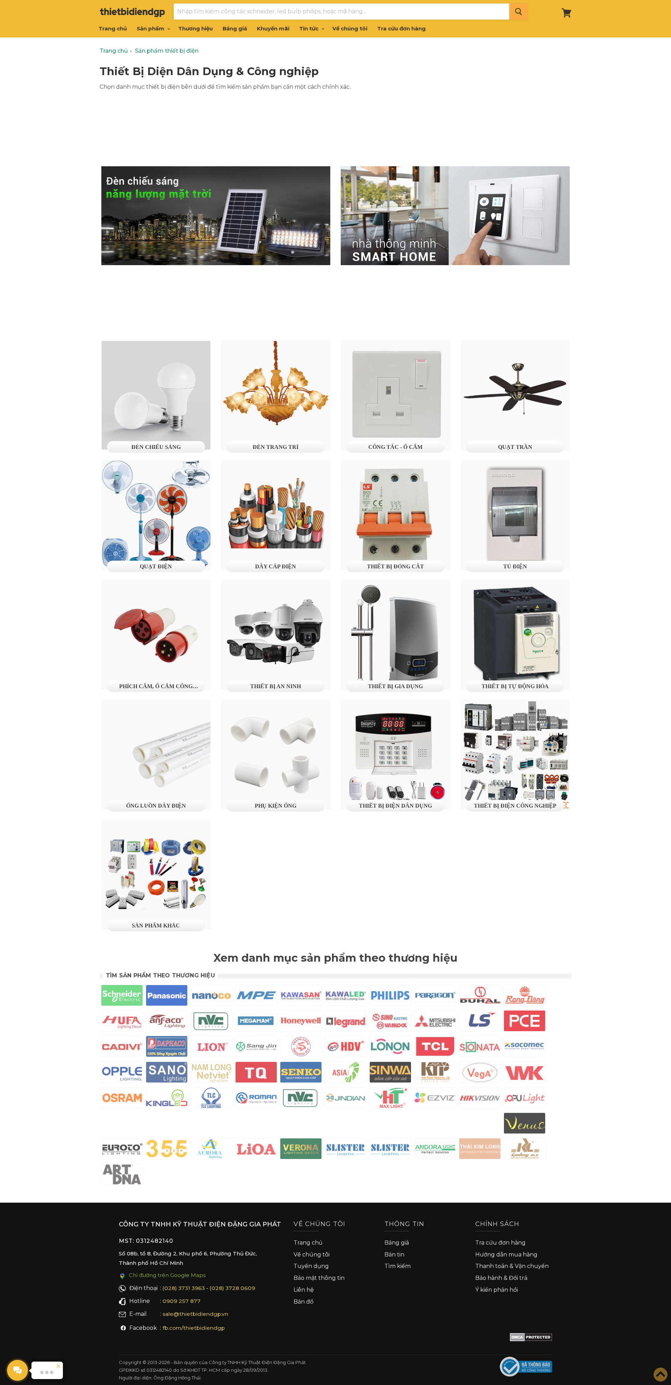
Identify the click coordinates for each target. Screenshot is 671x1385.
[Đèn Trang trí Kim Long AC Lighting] (524, 1150)
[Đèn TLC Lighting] (211, 1099)
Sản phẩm (151, 28)
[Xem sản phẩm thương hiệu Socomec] (524, 1047)
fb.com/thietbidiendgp (194, 1328)
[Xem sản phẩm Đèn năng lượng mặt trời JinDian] (345, 1099)
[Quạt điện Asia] (345, 1073)
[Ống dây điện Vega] (479, 1073)
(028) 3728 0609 (232, 1288)
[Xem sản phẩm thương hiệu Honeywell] (301, 1022)
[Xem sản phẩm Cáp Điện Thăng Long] (301, 1047)
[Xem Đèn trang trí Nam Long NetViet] (211, 1073)
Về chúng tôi (349, 28)
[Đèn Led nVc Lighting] (301, 1099)
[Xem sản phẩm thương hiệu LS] (479, 1022)
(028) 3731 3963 (184, 1288)
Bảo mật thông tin (319, 1278)
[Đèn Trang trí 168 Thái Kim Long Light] (479, 1150)
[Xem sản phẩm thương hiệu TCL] (435, 1047)
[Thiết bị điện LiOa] (256, 1150)
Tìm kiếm (397, 1266)
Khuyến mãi (273, 28)
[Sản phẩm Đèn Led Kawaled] (345, 996)
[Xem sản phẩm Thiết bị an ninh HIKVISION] (479, 1099)
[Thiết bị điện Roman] (256, 1099)
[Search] (518, 11)
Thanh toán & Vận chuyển (512, 1266)
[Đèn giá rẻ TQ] (256, 1073)
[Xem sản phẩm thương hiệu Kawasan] (301, 996)
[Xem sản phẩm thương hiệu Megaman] (256, 1022)
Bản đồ (303, 1301)
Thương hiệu (195, 28)
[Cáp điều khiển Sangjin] (256, 1047)
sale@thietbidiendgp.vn (195, 1314)
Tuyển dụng (311, 1266)
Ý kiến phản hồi (496, 1289)
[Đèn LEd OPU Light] (524, 1099)
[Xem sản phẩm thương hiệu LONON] (390, 1047)
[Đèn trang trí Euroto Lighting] (122, 1150)
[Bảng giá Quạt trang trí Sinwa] (390, 1073)
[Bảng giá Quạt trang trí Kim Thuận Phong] (435, 1073)
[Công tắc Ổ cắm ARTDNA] (122, 1175)
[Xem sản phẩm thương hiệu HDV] (345, 1047)
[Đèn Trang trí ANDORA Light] (435, 1150)
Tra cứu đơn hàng (401, 28)
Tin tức (309, 28)
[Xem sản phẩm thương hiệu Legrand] (345, 1022)
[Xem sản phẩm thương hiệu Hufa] (122, 1022)
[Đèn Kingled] (166, 1099)
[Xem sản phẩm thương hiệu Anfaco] (166, 1022)
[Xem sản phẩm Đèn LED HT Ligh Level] (390, 1099)
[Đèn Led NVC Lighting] (211, 1022)
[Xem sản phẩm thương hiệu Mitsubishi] (435, 1022)
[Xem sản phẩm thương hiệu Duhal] (479, 996)
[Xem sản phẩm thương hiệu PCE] (524, 1022)
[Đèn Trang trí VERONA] (301, 1150)
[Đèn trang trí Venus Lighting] (524, 1124)
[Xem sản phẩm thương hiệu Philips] (390, 996)
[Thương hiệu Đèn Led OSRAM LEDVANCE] (122, 1099)
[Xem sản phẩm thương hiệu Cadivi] (122, 1047)
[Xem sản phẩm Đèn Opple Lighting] (122, 1073)
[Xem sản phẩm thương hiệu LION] (211, 1047)
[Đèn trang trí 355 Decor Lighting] (166, 1150)
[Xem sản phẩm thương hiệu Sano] (166, 1073)
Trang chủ (113, 28)
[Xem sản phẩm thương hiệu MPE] (256, 996)
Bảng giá (235, 28)
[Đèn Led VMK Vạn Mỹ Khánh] (524, 1073)
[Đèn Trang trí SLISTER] (345, 1150)
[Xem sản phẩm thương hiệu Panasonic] (166, 996)
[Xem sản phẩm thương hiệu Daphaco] (166, 1047)
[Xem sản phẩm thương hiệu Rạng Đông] (524, 996)
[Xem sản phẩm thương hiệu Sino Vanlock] (390, 1022)
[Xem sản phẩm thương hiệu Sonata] (479, 1047)
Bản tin (394, 1254)
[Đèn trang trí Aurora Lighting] (211, 1150)
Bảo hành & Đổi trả (501, 1278)
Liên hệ (304, 1289)
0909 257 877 (182, 1301)
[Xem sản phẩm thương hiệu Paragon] (435, 996)
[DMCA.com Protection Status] (531, 1338)
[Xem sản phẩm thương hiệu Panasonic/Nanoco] (211, 996)
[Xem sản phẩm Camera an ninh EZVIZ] (435, 1099)
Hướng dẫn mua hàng (506, 1254)
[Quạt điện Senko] (301, 1073)
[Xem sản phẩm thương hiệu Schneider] (122, 996)
